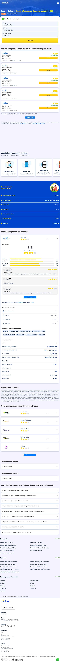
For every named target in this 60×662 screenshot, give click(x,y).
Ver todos (57, 538)
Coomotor (20, 302)
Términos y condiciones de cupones (8, 636)
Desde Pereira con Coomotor (36, 542)
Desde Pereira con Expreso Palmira (38, 545)
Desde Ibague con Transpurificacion (8, 545)
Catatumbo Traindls (34, 580)
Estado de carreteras (5, 635)
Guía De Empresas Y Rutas (10, 596)
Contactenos (3, 652)
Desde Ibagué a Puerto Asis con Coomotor (9, 569)
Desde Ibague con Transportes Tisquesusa (39, 547)
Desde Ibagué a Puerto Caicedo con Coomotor (40, 569)
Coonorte (32, 585)
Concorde (32, 583)
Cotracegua (2, 591)
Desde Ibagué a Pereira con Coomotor (8, 566)
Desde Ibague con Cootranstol (7, 553)
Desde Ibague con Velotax (36, 550)
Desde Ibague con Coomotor (6, 542)
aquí (33, 302)
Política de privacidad (5, 639)
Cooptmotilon (33, 588)
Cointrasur (2, 583)
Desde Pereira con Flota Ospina (7, 550)
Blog (2, 632)
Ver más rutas (30, 117)
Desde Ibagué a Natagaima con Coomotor (39, 561)
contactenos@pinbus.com (39, 123)
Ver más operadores (30, 454)
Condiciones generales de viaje (7, 648)
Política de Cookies (5, 651)
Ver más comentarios (30, 297)
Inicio (3, 596)
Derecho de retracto (5, 647)
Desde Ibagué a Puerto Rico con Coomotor (9, 572)
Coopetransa (3, 588)
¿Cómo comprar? (4, 634)
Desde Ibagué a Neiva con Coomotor (8, 564)
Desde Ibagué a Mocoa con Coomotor (8, 561)
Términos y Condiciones (6, 645)
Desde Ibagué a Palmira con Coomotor (38, 564)
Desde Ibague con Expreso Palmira (8, 547)
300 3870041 (23, 123)
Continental (2, 585)
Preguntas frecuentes (5, 638)
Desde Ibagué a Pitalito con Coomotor (38, 566)
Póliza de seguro (4, 650)
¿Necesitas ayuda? (8, 607)
